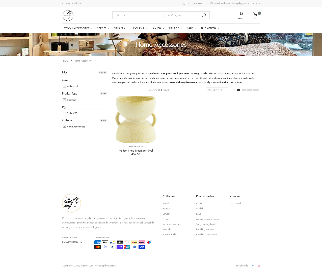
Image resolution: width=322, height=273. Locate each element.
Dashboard (235, 203)
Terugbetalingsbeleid (206, 224)
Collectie (67, 120)
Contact (199, 203)
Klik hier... (79, 3)
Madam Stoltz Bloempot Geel (136, 151)
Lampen (166, 213)
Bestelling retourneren (206, 234)
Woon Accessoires (172, 224)
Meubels (167, 229)
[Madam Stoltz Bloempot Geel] (135, 119)
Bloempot (71, 100)
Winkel (199, 208)
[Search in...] (204, 15)
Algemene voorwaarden (207, 219)
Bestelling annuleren (205, 229)
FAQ (198, 213)
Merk (65, 80)
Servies (166, 219)
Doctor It (112, 265)
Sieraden (167, 203)
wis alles (102, 72)
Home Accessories (84, 60)
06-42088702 (72, 242)
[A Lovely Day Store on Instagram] (259, 266)
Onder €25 (71, 113)
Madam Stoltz (72, 86)
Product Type (69, 93)
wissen (103, 93)
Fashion (166, 208)
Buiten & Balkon (170, 234)
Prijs (64, 107)
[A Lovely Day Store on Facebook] (253, 266)
